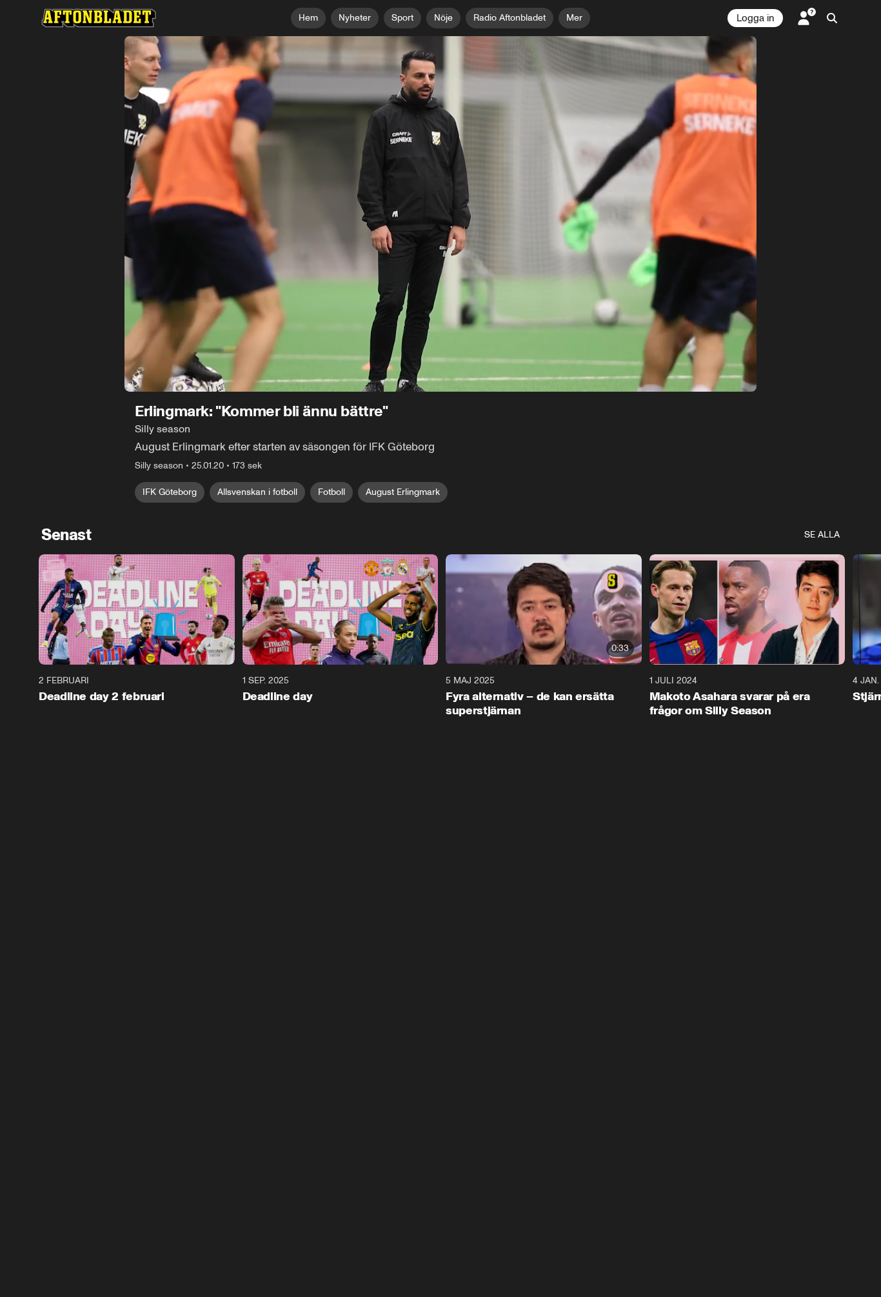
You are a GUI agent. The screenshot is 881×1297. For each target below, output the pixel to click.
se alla (822, 534)
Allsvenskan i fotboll (257, 492)
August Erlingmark (403, 492)
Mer (574, 17)
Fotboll (331, 492)
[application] (440, 214)
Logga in (755, 18)
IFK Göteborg (170, 492)
